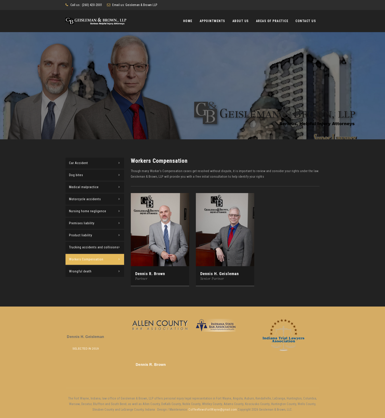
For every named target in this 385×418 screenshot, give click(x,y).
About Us (240, 21)
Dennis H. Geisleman (219, 273)
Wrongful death (80, 271)
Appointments (212, 21)
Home (187, 21)
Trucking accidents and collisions (94, 247)
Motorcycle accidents (85, 199)
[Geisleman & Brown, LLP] (96, 21)
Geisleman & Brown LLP (141, 5)
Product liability (80, 235)
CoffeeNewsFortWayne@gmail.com (212, 409)
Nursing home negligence (87, 211)
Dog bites (76, 175)
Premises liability (81, 223)
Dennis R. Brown (150, 273)
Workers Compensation (86, 259)
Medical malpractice (84, 187)
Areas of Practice (272, 21)
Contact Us (305, 21)
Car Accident (78, 163)
